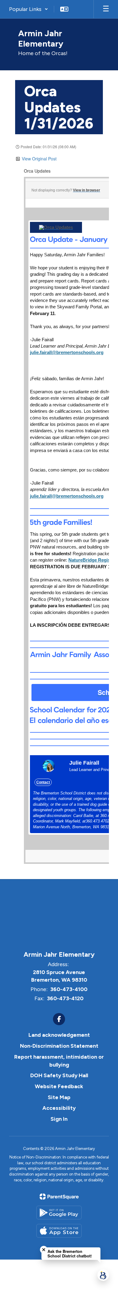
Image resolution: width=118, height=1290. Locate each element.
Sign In (59, 1119)
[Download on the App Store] (59, 1231)
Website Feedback (59, 1086)
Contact (43, 782)
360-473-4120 (65, 998)
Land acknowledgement (59, 1035)
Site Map (59, 1097)
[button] (28, 9)
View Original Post (39, 159)
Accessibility (59, 1108)
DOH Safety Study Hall (59, 1075)
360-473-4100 (68, 989)
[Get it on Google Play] (59, 1212)
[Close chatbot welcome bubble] (44, 1249)
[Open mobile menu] (106, 9)
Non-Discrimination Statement (59, 1046)
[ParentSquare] (59, 1196)
